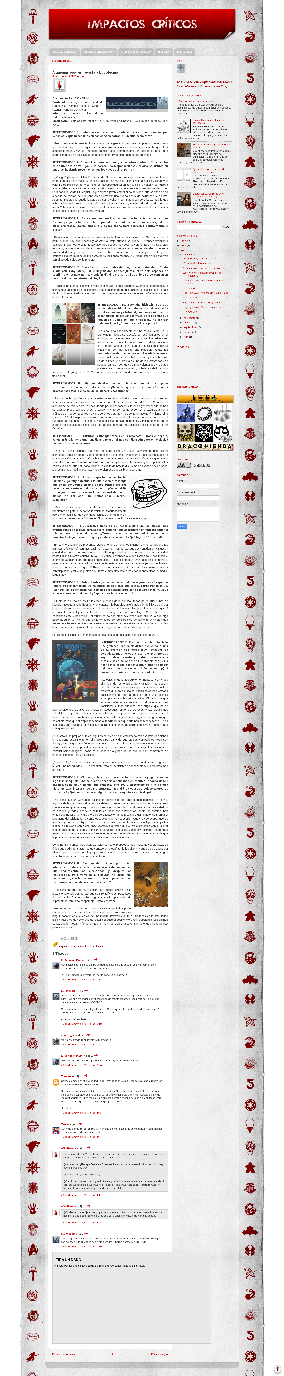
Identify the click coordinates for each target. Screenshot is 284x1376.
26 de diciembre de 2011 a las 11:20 (81, 1113)
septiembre (190, 327)
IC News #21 (190, 288)
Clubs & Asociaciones (136, 52)
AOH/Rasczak (69, 1148)
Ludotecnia (96, 946)
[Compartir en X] (69, 938)
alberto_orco (69, 1035)
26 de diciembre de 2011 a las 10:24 (81, 1065)
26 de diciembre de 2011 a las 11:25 (81, 1137)
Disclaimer (184, 52)
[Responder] (96, 960)
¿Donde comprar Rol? (99, 52)
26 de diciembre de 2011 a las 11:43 (81, 1195)
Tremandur (68, 1076)
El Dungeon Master (73, 960)
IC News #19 (190, 312)
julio (186, 337)
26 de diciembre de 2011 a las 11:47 (81, 1222)
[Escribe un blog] (65, 938)
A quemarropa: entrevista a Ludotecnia (204, 268)
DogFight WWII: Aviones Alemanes (202, 307)
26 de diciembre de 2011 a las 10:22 (81, 1044)
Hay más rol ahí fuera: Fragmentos (202, 302)
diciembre (190, 254)
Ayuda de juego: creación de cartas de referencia (209, 170)
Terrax (65, 1124)
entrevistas (82, 946)
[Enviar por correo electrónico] (61, 938)
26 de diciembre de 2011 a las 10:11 (81, 979)
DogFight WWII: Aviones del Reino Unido (206, 293)
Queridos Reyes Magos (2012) (200, 258)
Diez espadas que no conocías (196, 101)
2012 (184, 245)
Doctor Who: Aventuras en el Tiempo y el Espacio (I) (208, 195)
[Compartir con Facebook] (72, 938)
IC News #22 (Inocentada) (197, 263)
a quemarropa (67, 946)
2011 (184, 250)
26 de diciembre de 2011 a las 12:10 (81, 1246)
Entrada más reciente (63, 1354)
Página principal (65, 52)
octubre (188, 322)
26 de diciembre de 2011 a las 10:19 (81, 1024)
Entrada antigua (159, 1354)
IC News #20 (190, 297)
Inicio (113, 1354)
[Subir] (277, 1370)
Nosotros (164, 52)
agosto (188, 332)
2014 (184, 241)
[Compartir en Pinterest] (76, 938)
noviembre (190, 318)
